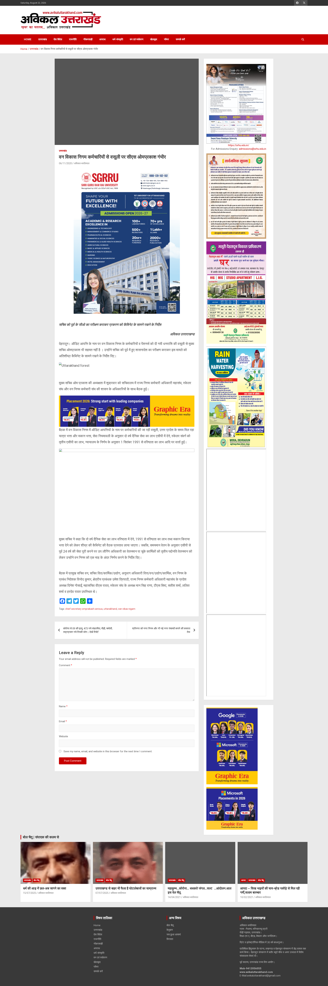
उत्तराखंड (42, 39)
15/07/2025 (29, 893)
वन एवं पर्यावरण (136, 39)
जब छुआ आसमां (174, 934)
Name (63, 706)
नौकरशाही (87, 39)
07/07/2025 (101, 893)
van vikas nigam (126, 608)
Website (63, 736)
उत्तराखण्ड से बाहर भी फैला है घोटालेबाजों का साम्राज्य (125, 888)
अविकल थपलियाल (81, 163)
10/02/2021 (246, 897)
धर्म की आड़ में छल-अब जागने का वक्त (44, 888)
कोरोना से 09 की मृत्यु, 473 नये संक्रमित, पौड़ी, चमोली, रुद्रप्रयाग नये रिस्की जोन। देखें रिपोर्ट (87, 630)
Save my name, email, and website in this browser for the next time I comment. (108, 751)
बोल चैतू (36, 880)
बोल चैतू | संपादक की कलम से (41, 837)
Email (63, 721)
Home (27, 39)
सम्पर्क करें (180, 39)
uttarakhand (110, 608)
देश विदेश (58, 39)
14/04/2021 (174, 897)
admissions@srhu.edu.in (252, 148)
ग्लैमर (166, 39)
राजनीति (73, 39)
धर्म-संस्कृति (117, 39)
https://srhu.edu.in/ (238, 145)
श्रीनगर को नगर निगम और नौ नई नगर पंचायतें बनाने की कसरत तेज (161, 630)
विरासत (170, 939)
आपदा (243, 880)
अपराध (102, 39)
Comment (65, 665)
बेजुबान (170, 929)
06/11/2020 (65, 163)
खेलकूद (153, 39)
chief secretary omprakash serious (84, 608)
